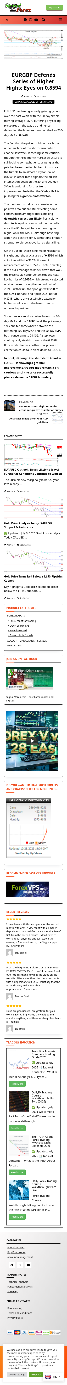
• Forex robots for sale (20, 635)
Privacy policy (15, 1317)
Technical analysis (17, 1281)
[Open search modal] (43, 20)
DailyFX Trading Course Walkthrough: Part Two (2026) (44, 1097)
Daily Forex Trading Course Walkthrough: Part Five (44, 1185)
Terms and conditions (19, 1313)
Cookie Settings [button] (17, 1374)
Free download (15, 1247)
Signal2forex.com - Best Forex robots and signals (30, 698)
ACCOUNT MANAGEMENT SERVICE (27, 640)
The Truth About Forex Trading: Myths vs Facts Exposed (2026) (42, 1141)
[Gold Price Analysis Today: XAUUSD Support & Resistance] (33, 508)
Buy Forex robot (16, 1252)
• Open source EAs (18, 625)
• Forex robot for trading (22, 620)
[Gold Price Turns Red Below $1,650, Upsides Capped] (33, 561)
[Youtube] (36, 20)
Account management (20, 1257)
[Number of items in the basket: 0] (7, 20)
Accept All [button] (36, 1374)
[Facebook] (25, 20)
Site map (12, 1291)
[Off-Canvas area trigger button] (61, 20)
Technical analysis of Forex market (33, 101)
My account (54, 7)
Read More (17, 1083)
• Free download (17, 630)
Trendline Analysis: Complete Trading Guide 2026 (44, 1054)
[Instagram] (30, 20)
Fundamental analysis (20, 1286)
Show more (17, 945)
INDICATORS (14, 645)
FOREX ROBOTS (16, 615)
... (21, 484)
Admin (26, 96)
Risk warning (14, 1308)
